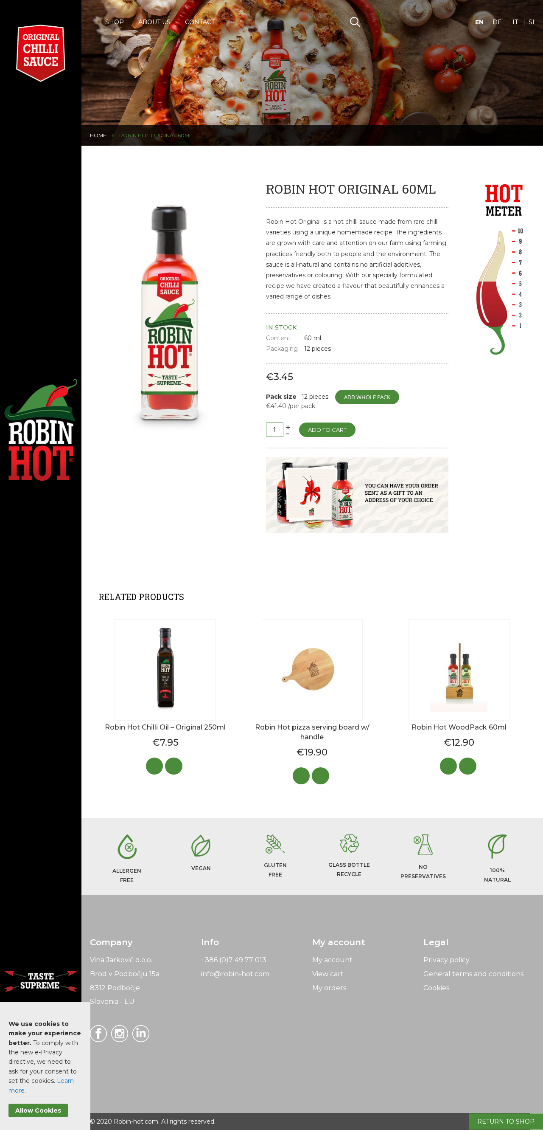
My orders (329, 988)
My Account (419, 22)
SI (532, 22)
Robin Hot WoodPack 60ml (459, 727)
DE (498, 22)
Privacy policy (446, 960)
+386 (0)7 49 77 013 (233, 960)
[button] (479, 27)
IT (516, 22)
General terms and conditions (473, 974)
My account (332, 960)
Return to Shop (506, 1121)
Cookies (436, 988)
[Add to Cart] (156, 770)
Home (98, 135)
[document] (45, 1068)
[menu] (160, 21)
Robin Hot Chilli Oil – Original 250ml (165, 727)
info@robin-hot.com (235, 974)
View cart (328, 974)
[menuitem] (114, 21)
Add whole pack (367, 397)
